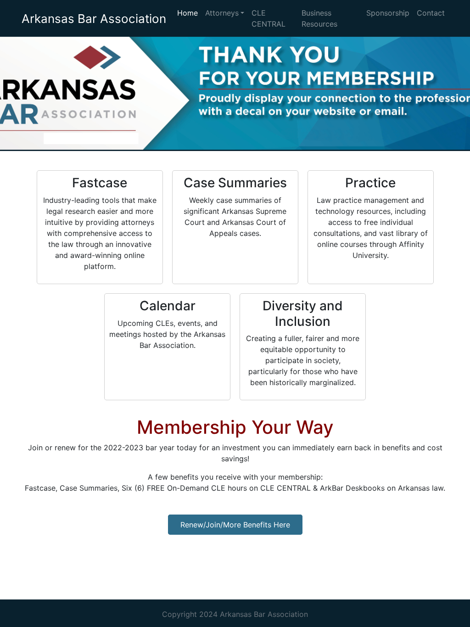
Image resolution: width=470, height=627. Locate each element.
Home (187, 12)
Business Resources (319, 18)
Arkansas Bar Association (94, 18)
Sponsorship (387, 12)
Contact (431, 12)
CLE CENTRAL (268, 18)
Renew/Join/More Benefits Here (235, 524)
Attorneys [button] (222, 12)
